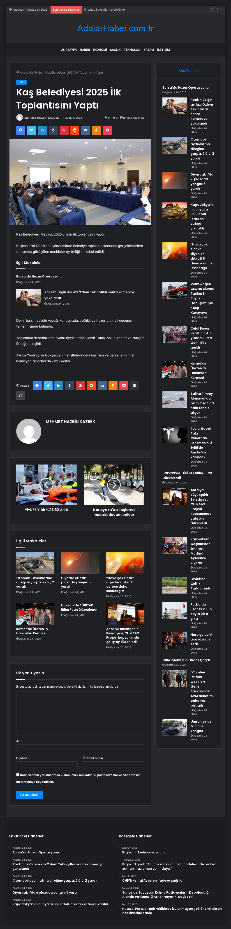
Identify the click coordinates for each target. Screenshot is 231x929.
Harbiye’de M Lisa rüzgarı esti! (201, 639)
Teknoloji (132, 49)
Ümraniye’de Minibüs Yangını (201, 726)
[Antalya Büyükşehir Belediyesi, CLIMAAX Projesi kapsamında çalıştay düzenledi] (125, 614)
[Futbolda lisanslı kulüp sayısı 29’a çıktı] (174, 610)
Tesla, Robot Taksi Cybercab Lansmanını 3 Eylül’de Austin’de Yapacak (201, 442)
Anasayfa (69, 49)
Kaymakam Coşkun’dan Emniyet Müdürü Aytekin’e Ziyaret (200, 551)
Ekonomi (100, 49)
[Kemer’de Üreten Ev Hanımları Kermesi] (35, 614)
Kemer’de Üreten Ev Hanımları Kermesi (32, 631)
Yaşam (149, 49)
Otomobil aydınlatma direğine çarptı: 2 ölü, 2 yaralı (119, 9)
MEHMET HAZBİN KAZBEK (41, 117)
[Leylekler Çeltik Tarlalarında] (174, 585)
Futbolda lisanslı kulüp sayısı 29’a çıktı (201, 611)
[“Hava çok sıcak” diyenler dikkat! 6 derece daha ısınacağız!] (125, 563)
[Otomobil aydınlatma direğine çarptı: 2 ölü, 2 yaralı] (35, 563)
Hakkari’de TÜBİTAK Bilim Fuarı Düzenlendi (79, 607)
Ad (19, 741)
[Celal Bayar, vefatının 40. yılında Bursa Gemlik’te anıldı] (174, 334)
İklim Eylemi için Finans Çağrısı (187, 660)
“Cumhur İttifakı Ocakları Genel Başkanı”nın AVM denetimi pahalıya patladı (202, 689)
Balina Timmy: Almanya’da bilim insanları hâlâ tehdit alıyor (202, 403)
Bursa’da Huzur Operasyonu (39, 276)
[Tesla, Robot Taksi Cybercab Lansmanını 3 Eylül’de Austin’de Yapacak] (174, 434)
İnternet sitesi (93, 758)
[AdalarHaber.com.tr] (115, 28)
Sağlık (115, 49)
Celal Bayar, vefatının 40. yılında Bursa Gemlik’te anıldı (201, 338)
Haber (85, 49)
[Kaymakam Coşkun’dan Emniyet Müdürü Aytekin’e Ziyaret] (174, 545)
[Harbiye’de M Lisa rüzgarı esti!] (174, 640)
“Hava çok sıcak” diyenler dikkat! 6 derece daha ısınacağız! (120, 584)
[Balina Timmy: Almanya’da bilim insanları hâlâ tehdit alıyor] (174, 399)
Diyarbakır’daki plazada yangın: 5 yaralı (76, 582)
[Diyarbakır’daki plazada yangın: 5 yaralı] (80, 563)
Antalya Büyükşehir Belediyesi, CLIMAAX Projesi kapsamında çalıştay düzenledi (122, 635)
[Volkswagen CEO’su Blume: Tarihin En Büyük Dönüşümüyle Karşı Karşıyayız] (174, 290)
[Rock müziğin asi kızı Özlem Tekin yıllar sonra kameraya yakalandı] (28, 297)
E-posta (23, 758)
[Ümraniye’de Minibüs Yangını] (174, 727)
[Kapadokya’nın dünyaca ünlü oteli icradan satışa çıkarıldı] (174, 210)
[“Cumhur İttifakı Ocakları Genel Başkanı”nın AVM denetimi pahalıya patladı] (174, 678)
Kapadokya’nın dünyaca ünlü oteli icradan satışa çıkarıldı (202, 216)
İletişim (163, 49)
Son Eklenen (189, 71)
